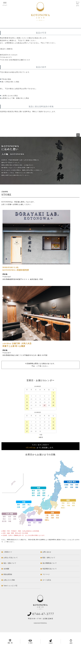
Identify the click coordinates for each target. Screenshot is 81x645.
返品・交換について (9, 563)
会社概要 (6, 569)
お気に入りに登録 (9, 580)
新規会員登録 (7, 574)
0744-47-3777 (43, 614)
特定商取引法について (50, 569)
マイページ (46, 574)
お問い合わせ (47, 552)
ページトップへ (78, 135)
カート (77, 5)
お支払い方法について (10, 557)
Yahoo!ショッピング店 (10, 585)
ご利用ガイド (7, 552)
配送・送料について (49, 557)
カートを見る (47, 580)
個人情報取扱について (50, 563)
